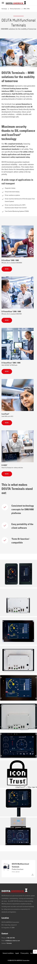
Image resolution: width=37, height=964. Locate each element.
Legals (17, 953)
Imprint (32, 953)
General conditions (8, 953)
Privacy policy (25, 953)
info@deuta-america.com (12, 940)
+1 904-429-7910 (10, 938)
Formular (9, 943)
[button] (7, 269)
